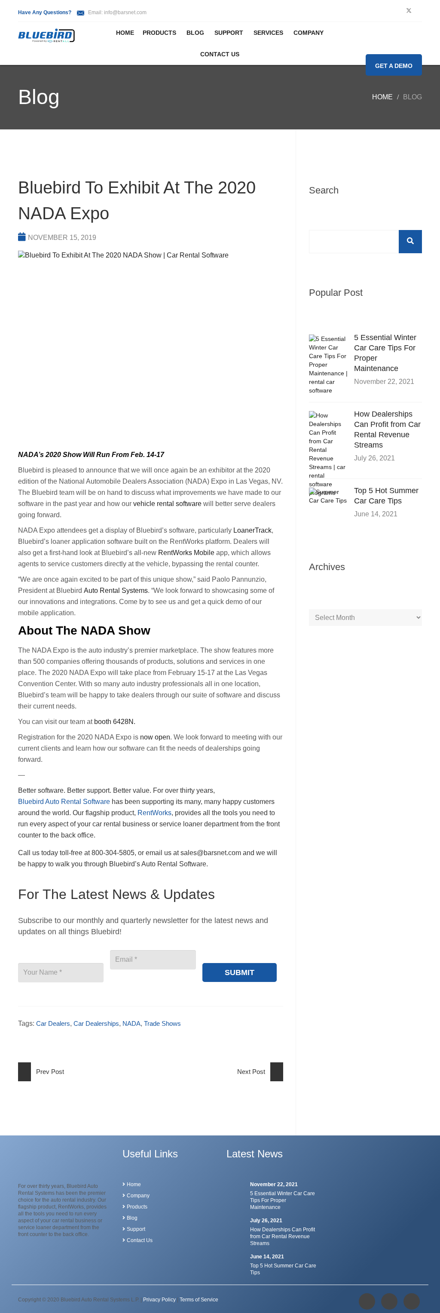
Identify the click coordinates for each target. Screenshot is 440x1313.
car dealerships (96, 1023)
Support (228, 32)
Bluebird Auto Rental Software (64, 801)
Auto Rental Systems (116, 590)
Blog (195, 32)
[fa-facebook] (367, 1301)
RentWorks (154, 812)
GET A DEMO (393, 65)
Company (308, 32)
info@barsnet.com (125, 12)
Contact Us (219, 54)
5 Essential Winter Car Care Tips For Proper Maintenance (385, 353)
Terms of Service (199, 1300)
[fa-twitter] (409, 10)
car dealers (53, 1023)
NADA (131, 1023)
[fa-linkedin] (411, 1301)
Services (268, 32)
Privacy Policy (159, 1300)
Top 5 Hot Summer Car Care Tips (386, 495)
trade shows (162, 1023)
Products (159, 32)
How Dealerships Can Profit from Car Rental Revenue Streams (387, 429)
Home (125, 32)
